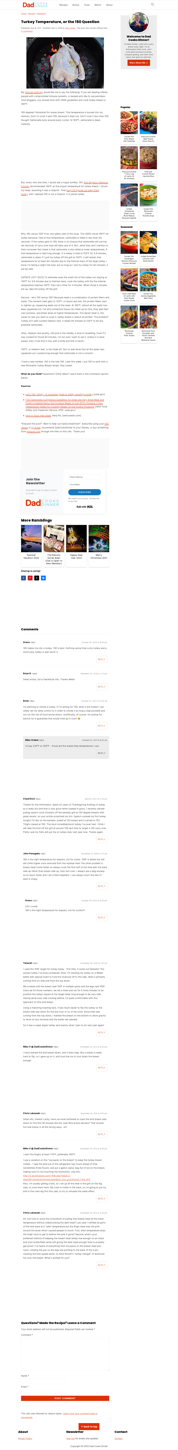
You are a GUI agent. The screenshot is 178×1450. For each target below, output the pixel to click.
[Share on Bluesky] (43, 578)
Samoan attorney (34, 92)
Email (25, 1386)
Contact (119, 1438)
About (109, 5)
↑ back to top (89, 1426)
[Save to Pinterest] (30, 578)
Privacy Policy (25, 1438)
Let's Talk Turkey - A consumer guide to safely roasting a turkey (59, 394)
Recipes (63, 5)
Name (25, 1376)
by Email (35, 427)
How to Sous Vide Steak (38, 415)
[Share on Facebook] (23, 578)
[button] (42, 503)
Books (76, 5)
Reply (102, 659)
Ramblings (41, 14)
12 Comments (27, 31)
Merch (98, 5)
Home (23, 14)
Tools (87, 5)
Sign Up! (70, 1438)
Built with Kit (85, 507)
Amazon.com (33, 431)
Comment (27, 1335)
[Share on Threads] (36, 578)
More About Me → (139, 63)
